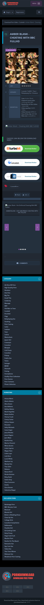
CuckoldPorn (14, 186)
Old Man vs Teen (10, 308)
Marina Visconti (10, 443)
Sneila (7, 485)
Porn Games (9, 379)
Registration (20, 12)
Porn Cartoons (9, 382)
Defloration (8, 525)
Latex (6, 327)
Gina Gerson (9, 487)
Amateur (35, 93)
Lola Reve (8, 456)
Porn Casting (9, 324)
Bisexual (7, 510)
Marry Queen (9, 446)
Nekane (7, 469)
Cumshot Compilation (12, 523)
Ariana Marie (9, 399)
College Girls (9, 520)
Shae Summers (10, 482)
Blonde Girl (8, 512)
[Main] (10, 3)
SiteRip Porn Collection (12, 376)
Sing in (8, 12)
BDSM (6, 366)
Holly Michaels (9, 427)
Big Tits (7, 295)
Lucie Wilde (8, 459)
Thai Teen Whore (10, 551)
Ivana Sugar (8, 430)
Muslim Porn (9, 538)
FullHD (30, 91)
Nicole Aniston (9, 474)
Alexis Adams (9, 401)
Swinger (7, 363)
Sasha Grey (8, 480)
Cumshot (8, 345)
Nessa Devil (8, 472)
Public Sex (8, 358)
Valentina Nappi (10, 490)
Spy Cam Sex (9, 546)
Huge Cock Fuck (10, 536)
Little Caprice (9, 448)
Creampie (8, 342)
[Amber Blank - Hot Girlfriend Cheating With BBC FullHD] (22, 206)
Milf (6, 306)
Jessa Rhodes (9, 433)
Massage (7, 303)
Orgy (6, 316)
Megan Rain (8, 451)
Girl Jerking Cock (10, 531)
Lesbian (7, 329)
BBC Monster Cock (11, 507)
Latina (7, 335)
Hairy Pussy (8, 533)
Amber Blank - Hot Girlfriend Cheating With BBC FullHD (22, 211)
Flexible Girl (9, 528)
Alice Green (8, 404)
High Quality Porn (11, 288)
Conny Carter (9, 419)
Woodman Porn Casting (12, 557)
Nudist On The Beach (12, 541)
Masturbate (8, 337)
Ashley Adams (9, 409)
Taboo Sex (8, 549)
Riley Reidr (8, 477)
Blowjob (7, 348)
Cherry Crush (9, 417)
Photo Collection (10, 384)
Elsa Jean (7, 425)
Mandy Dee (8, 464)
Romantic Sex (9, 544)
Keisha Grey (9, 440)
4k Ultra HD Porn (10, 285)
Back (18, 195)
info (26, 195)
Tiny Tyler (8, 466)
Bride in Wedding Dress (12, 515)
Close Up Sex (9, 517)
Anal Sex (7, 293)
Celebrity (8, 301)
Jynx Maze (8, 438)
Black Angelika (9, 412)
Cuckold (23, 91)
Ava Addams (9, 406)
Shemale (7, 369)
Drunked (7, 314)
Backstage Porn (10, 504)
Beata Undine (9, 414)
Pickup (7, 355)
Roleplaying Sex (26, 93)
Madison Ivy (9, 461)
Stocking (7, 322)
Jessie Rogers (9, 435)
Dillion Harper (9, 422)
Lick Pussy (8, 350)
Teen (34, 91)
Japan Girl (8, 340)
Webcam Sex (9, 554)
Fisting (7, 371)
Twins (6, 361)
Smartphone (9, 374)
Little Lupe (8, 453)
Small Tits (8, 298)
